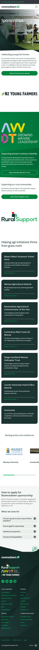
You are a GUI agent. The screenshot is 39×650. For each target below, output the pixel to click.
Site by (31, 645)
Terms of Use (17, 640)
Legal (25, 640)
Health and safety (6, 604)
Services (3, 613)
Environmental (5, 628)
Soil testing (4, 622)
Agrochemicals (24, 598)
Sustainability (5, 610)
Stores (22, 622)
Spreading (4, 625)
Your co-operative (6, 589)
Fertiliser (23, 592)
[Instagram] (14, 581)
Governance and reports (8, 595)
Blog (2, 607)
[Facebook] (2, 581)
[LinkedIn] (10, 581)
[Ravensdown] (10, 6)
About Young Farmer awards (24, 73)
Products (23, 589)
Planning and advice (7, 616)
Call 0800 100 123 (25, 616)
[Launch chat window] (35, 549)
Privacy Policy (5, 640)
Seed (21, 595)
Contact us (23, 625)
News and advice (6, 598)
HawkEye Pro (24, 610)
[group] (14, 456)
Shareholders (5, 592)
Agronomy (4, 619)
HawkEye (23, 607)
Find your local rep (26, 619)
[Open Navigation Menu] (36, 6)
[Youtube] (6, 581)
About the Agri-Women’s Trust (23, 172)
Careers (3, 601)
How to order (24, 604)
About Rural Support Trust (23, 197)
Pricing (22, 601)
